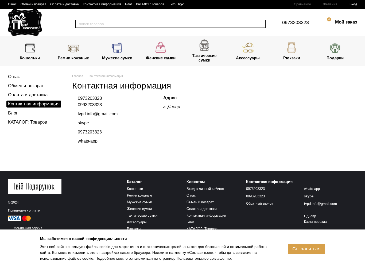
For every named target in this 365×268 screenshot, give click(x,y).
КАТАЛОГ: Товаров (150, 4)
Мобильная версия (27, 228)
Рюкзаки (291, 58)
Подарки (335, 58)
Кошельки (30, 58)
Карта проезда (315, 222)
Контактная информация (102, 4)
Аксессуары (248, 58)
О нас (12, 4)
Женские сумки (161, 58)
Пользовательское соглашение (204, 258)
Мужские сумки (117, 58)
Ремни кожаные (73, 58)
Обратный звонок (259, 203)
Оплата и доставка (64, 4)
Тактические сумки (204, 57)
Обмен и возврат (33, 4)
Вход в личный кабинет (205, 189)
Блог (128, 4)
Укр (173, 4)
